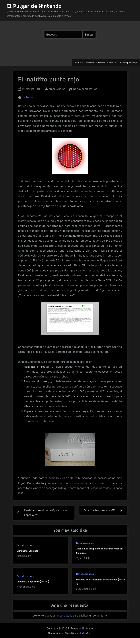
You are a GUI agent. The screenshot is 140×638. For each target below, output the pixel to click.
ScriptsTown (85, 633)
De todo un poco (31, 97)
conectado (66, 615)
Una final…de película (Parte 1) (33, 581)
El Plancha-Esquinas (27, 550)
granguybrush (57, 88)
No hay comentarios (85, 89)
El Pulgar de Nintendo (34, 6)
